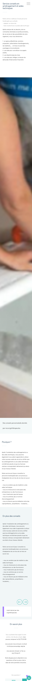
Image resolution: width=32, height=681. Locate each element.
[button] (19, 602)
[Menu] (28, 3)
